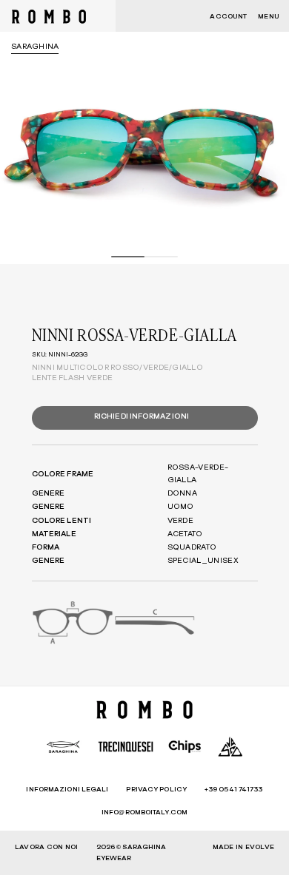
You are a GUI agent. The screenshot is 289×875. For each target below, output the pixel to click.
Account (228, 16)
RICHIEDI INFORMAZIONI (141, 416)
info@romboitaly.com (144, 812)
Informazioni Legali (67, 789)
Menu (268, 16)
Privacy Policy (156, 789)
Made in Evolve (243, 847)
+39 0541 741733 (234, 789)
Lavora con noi (46, 847)
